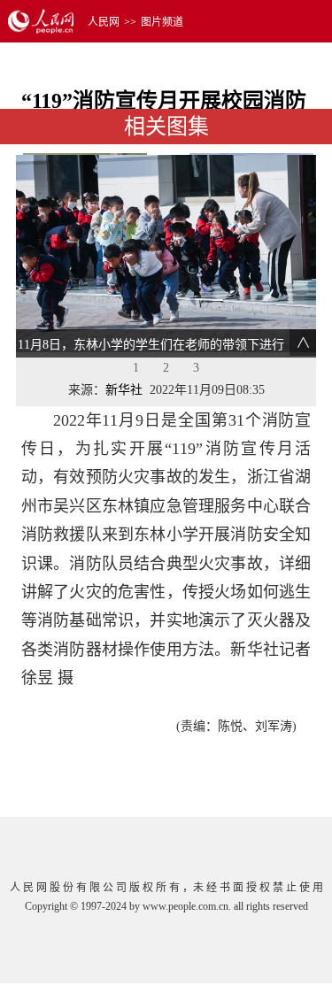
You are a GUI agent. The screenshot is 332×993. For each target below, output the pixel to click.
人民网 (104, 22)
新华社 (124, 389)
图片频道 (162, 22)
